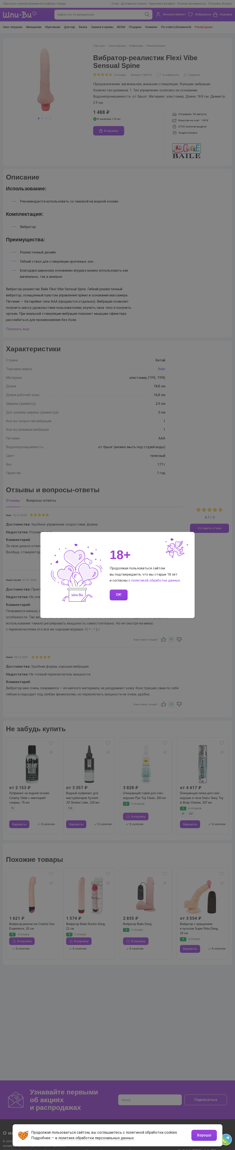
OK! (118, 595)
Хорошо (204, 1135)
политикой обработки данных (155, 580)
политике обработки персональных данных (96, 1138)
